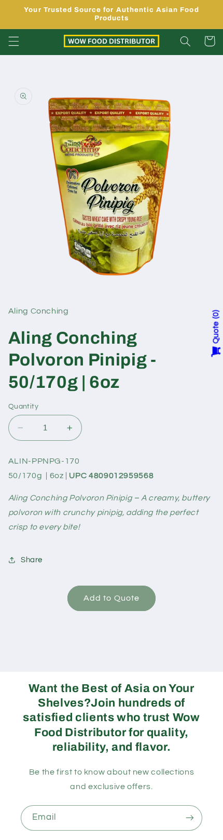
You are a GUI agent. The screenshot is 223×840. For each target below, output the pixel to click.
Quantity (23, 406)
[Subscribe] (190, 818)
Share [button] (32, 560)
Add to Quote (111, 598)
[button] (13, 41)
